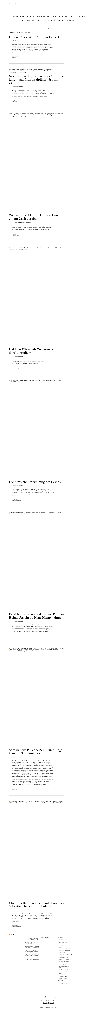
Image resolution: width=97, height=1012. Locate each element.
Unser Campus (18, 16)
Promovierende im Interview (16, 500)
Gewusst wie (61, 944)
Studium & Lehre (15, 789)
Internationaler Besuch (32, 20)
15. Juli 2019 (14, 100)
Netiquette (67, 3)
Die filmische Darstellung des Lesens (35, 482)
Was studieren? (43, 16)
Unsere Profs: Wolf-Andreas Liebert (34, 37)
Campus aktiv (61, 974)
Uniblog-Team (61, 3)
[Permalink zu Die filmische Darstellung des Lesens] (36, 381)
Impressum (80, 3)
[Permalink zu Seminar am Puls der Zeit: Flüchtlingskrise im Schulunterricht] (36, 651)
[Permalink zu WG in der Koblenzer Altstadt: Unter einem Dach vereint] (36, 116)
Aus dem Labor (62, 964)
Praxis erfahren (62, 945)
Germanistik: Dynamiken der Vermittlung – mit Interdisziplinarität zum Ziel (36, 80)
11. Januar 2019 (14, 234)
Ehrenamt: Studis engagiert (64, 954)
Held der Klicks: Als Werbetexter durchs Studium (32, 351)
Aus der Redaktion (61, 939)
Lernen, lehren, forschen (62, 961)
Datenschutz (74, 3)
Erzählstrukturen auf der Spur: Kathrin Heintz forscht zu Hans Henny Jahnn (36, 616)
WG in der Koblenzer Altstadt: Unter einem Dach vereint (34, 217)
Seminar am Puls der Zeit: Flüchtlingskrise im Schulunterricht (36, 751)
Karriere (30, 16)
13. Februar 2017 (14, 499)
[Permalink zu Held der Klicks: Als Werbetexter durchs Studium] (36, 249)
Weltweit (59, 980)
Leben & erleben (61, 952)
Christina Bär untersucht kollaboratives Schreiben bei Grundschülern (36, 904)
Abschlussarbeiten (61, 16)
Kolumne (71, 20)
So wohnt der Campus (54, 20)
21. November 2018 (15, 367)
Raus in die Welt (78, 16)
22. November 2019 (15, 56)
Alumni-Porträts (62, 942)
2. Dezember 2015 (15, 925)
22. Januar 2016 (14, 635)
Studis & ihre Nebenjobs (16, 368)
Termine (12, 934)
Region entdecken (62, 957)
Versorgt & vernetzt (63, 978)
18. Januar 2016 (14, 788)
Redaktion (21, 86)
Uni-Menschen (14, 57)
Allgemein (60, 937)
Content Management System (25, 40)
